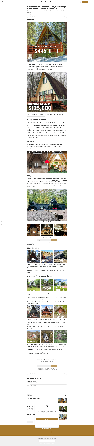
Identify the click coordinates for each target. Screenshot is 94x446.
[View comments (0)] (31, 17)
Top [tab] (28, 395)
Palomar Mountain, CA (33, 275)
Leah (32, 402)
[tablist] (32, 382)
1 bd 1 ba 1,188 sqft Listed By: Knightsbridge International (48, 349)
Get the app (52, 440)
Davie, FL (29, 301)
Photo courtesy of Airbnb (47, 221)
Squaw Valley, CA (31, 344)
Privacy (45, 438)
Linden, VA (30, 319)
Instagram (54, 180)
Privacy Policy (55, 422)
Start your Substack (44, 440)
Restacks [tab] (34, 381)
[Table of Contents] (1, 223)
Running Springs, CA (32, 64)
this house (35, 178)
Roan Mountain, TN (32, 352)
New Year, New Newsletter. (34, 398)
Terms (48, 438)
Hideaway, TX (30, 293)
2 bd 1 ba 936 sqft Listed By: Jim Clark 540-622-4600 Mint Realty (49, 319)
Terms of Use (52, 421)
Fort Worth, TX (31, 327)
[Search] (78, 2)
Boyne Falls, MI (31, 114)
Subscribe (85, 2)
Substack (41, 443)
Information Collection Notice (46, 422)
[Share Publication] (81, 2)
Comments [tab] (30, 381)
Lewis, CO (29, 322)
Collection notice (53, 438)
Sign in (90, 2)
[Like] (28, 17)
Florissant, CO (31, 270)
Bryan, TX (29, 297)
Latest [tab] (31, 395)
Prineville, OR (30, 349)
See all (29, 421)
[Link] (26, 20)
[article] (47, 401)
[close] (57, 405)
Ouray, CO (29, 264)
